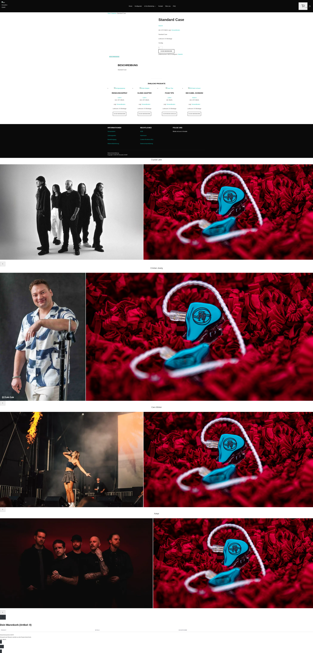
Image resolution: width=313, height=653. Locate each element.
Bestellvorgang (112, 139)
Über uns (168, 6)
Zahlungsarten (112, 135)
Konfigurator (138, 6)
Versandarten (111, 131)
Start (109, 13)
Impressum (143, 135)
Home (130, 6)
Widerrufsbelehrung (113, 143)
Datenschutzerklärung (146, 143)
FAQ (174, 6)
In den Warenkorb (166, 51)
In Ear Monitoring (149, 6)
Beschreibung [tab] (114, 56)
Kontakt (160, 6)
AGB (141, 131)
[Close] (3, 617)
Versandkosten (175, 30)
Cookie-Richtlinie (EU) (146, 139)
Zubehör (113, 13)
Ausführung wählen (169, 113)
